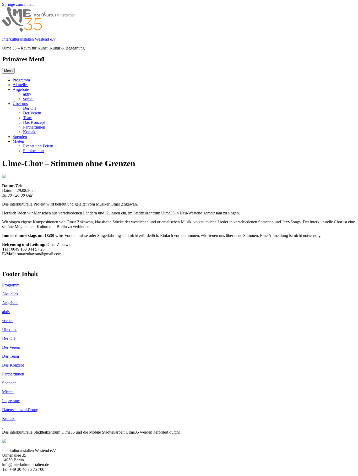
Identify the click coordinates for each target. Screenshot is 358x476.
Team (27, 117)
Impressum (11, 400)
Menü (8, 71)
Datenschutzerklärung (20, 409)
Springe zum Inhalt (18, 4)
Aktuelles (20, 84)
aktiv (27, 94)
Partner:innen (34, 127)
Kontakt (29, 132)
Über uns (20, 103)
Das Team (10, 356)
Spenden (20, 136)
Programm (21, 80)
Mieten (18, 141)
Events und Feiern (38, 146)
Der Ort (29, 108)
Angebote (21, 89)
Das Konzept (34, 122)
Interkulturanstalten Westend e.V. (29, 39)
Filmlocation (33, 150)
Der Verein (32, 113)
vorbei (28, 99)
